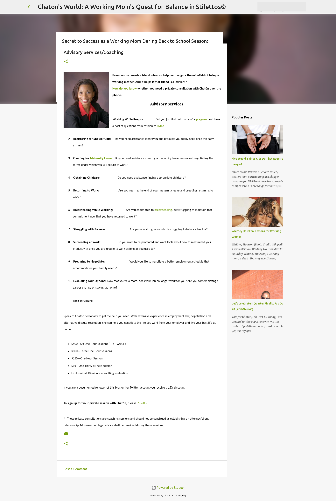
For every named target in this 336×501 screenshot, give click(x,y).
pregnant (202, 119)
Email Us (142, 403)
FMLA (160, 126)
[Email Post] (66, 435)
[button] (66, 61)
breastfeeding (163, 210)
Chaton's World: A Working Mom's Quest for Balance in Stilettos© (132, 6)
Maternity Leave (101, 158)
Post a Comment (75, 469)
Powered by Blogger (170, 487)
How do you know (124, 88)
